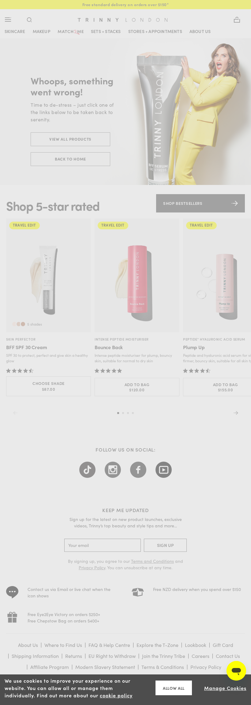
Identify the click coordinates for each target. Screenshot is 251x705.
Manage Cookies (225, 688)
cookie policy (116, 695)
